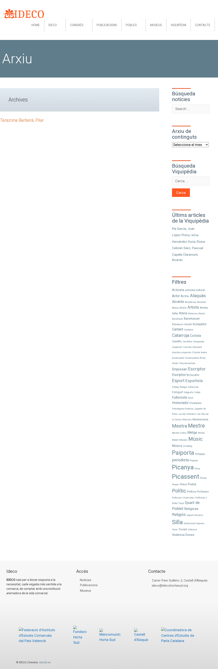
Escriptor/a (180, 375)
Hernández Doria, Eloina (188, 242)
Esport (178, 380)
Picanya (183, 467)
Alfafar (183, 307)
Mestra (179, 426)
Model (175, 440)
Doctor (175, 363)
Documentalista (187, 363)
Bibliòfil (188, 324)
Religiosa (191, 509)
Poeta (192, 484)
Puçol (181, 503)
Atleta (183, 313)
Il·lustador (195, 403)
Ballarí (201, 313)
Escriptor (197, 368)
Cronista (187, 347)
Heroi (190, 398)
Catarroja (180, 335)
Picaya (203, 478)
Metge (192, 432)
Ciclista (195, 336)
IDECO (53, 25)
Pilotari (175, 484)
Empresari (179, 369)
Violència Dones (183, 535)
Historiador (180, 403)
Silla (177, 522)
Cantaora (188, 329)
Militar (201, 433)
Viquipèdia (178, 25)
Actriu (185, 296)
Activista (178, 290)
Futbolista (179, 397)
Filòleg (175, 387)
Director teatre (199, 352)
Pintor (183, 484)
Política (191, 491)
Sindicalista (189, 523)
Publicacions (107, 25)
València (192, 529)
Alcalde (178, 301)
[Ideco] (23, 13)
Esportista (194, 380)
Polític (179, 491)
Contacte (202, 25)
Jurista (182, 414)
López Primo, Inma (185, 235)
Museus (156, 25)
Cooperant (177, 347)
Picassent (185, 476)
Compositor (198, 341)
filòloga (183, 387)
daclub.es (45, 662)
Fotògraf (177, 392)
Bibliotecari (178, 324)
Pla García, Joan (183, 229)
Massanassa (200, 419)
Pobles (131, 25)
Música (177, 446)
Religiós (179, 514)
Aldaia (175, 307)
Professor (203, 491)
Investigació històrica (183, 408)
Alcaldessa (190, 302)
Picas (197, 468)
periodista (180, 460)
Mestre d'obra (179, 433)
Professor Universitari (183, 497)
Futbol (197, 392)
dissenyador (178, 358)
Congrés (76, 25)
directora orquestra (181, 352)
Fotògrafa (188, 392)
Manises (187, 419)
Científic (177, 341)
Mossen (183, 440)
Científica (187, 341)
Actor (176, 296)
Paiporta (183, 452)
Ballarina (193, 313)
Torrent (183, 529)
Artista (193, 307)
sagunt (190, 515)
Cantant (177, 329)
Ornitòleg (187, 446)
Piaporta (194, 460)
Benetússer (192, 318)
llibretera (191, 414)
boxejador (200, 324)
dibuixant (197, 347)
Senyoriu (199, 515)
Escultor (194, 375)
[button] (61, 25)
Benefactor (177, 319)
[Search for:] (190, 109)
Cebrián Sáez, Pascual (187, 248)
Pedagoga (200, 454)
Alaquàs (198, 295)
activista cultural (195, 290)
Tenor (175, 529)
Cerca (181, 193)
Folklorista (193, 387)
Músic (195, 439)
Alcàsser (201, 302)
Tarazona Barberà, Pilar (22, 120)
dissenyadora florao (195, 358)
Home (36, 25)
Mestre (196, 426)
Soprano (200, 523)
